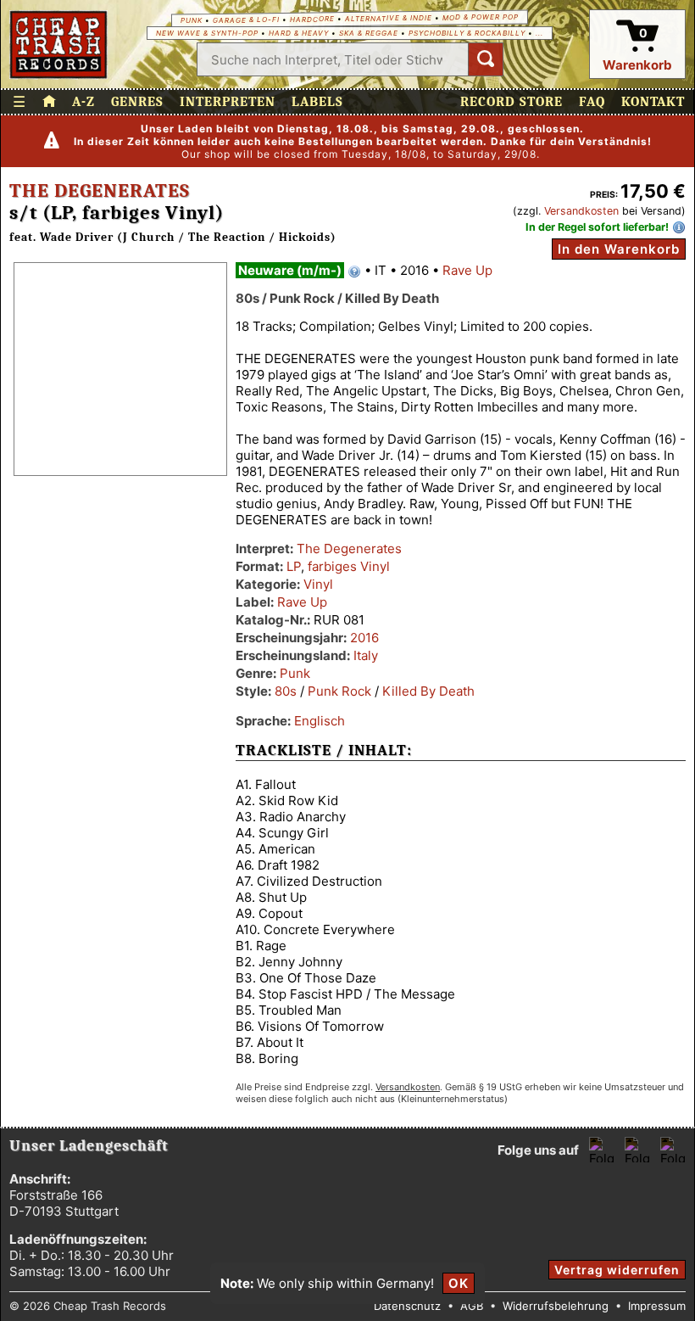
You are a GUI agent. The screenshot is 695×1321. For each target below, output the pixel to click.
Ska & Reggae (368, 33)
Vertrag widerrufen (617, 1269)
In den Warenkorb (619, 249)
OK (458, 1283)
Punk (192, 20)
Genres (137, 101)
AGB (471, 1306)
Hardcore (312, 19)
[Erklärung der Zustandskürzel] (354, 271)
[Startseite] (59, 44)
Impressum (657, 1306)
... (539, 33)
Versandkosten (581, 210)
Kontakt (653, 101)
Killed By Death (428, 691)
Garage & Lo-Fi (246, 20)
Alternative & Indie (388, 18)
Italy (365, 655)
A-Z (83, 101)
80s (286, 691)
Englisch (319, 721)
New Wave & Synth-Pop (207, 33)
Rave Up (467, 270)
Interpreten (227, 101)
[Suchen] (485, 59)
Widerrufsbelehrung (556, 1306)
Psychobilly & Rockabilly (467, 33)
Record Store (511, 101)
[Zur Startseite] (49, 102)
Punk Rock (339, 691)
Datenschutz (407, 1306)
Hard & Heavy (299, 33)
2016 (364, 638)
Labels (317, 101)
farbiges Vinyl (349, 566)
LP (293, 566)
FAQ (592, 101)
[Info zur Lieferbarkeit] (679, 227)
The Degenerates (99, 191)
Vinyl (318, 584)
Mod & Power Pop (480, 16)
